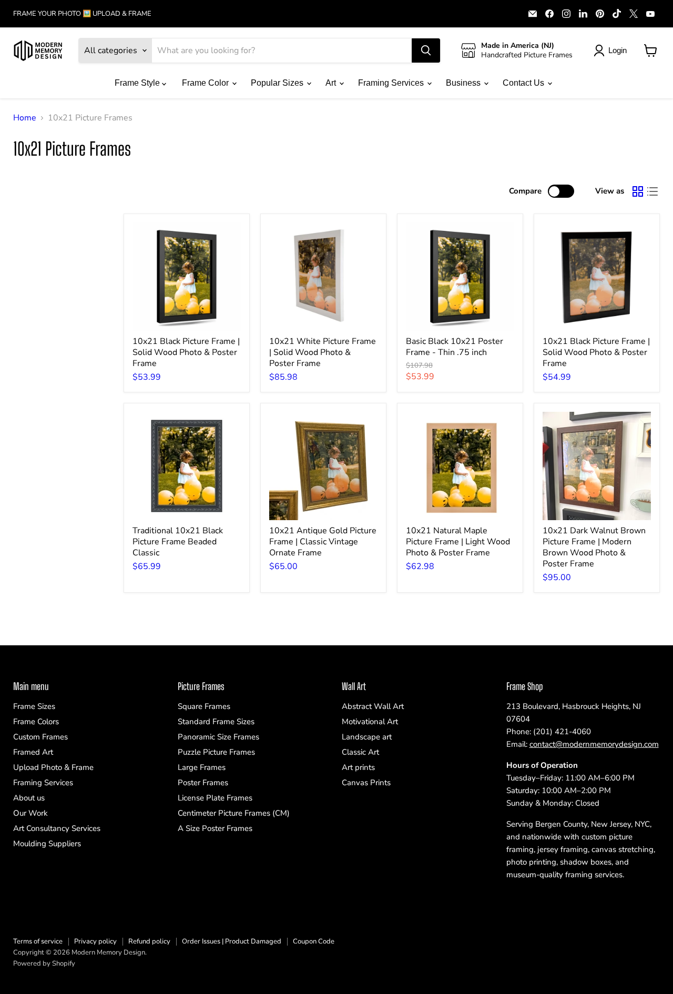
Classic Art (360, 752)
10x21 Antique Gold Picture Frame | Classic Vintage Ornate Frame (322, 542)
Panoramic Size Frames (218, 737)
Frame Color (206, 82)
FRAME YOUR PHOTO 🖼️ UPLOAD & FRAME (82, 14)
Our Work (30, 813)
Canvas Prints (366, 782)
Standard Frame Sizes (216, 721)
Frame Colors (36, 721)
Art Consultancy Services (56, 828)
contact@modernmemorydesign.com (594, 744)
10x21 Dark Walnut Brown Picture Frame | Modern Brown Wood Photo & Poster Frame (594, 547)
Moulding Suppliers (47, 843)
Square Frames (204, 706)
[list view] (652, 191)
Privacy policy (95, 941)
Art (331, 82)
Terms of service (38, 941)
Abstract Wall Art (373, 706)
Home (24, 118)
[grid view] (637, 191)
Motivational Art (370, 721)
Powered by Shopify (44, 963)
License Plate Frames (215, 798)
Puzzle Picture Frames (216, 752)
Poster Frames (203, 782)
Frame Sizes (34, 706)
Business (464, 82)
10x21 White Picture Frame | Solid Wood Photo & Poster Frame (322, 352)
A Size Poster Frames (215, 828)
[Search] (426, 50)
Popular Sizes (278, 82)
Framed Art (33, 752)
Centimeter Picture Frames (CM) (234, 813)
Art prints (358, 767)
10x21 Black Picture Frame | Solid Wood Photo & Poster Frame (186, 352)
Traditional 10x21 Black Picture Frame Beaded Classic (177, 542)
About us (29, 798)
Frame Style (138, 82)
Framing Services (392, 82)
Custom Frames (40, 737)
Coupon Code (313, 941)
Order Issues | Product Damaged (231, 941)
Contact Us (524, 82)
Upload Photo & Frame (53, 767)
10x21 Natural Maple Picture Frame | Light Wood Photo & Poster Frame (458, 542)
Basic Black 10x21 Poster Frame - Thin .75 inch (454, 347)
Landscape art (367, 737)
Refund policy (149, 941)
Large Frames (202, 767)
